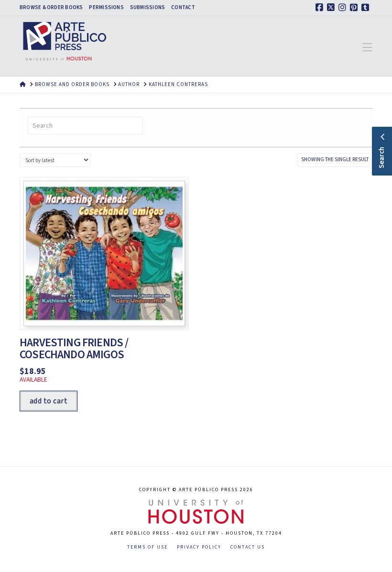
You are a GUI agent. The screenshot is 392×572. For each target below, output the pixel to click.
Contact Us (247, 547)
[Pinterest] (355, 7)
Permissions (106, 7)
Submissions (147, 7)
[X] (332, 7)
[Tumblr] (366, 7)
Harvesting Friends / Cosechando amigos (74, 349)
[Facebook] (321, 7)
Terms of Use (147, 547)
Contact (183, 7)
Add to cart (48, 401)
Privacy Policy (199, 547)
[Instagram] (343, 7)
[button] (367, 48)
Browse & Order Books (51, 7)
